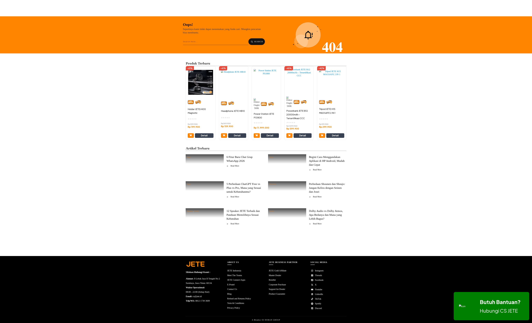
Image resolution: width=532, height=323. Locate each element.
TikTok (318, 299)
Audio (196, 211)
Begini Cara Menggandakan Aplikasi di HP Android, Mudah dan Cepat (327, 160)
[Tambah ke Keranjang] (191, 135)
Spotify (318, 303)
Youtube (318, 289)
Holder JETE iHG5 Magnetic (197, 111)
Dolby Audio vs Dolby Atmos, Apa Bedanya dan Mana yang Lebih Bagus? (326, 214)
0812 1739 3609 (202, 301)
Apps (189, 157)
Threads (318, 275)
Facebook (319, 280)
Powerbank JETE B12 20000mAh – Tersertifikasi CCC (297, 114)
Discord (318, 308)
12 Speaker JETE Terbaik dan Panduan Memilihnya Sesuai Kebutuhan (243, 214)
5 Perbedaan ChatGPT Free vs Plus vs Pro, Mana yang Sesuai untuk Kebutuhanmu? (244, 187)
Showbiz (272, 184)
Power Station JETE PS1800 (264, 115)
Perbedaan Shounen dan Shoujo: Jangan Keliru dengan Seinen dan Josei (327, 187)
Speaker (190, 211)
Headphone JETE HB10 (233, 110)
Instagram (319, 270)
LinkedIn (319, 294)
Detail (204, 135)
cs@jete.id (197, 296)
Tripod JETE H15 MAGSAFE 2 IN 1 (327, 111)
